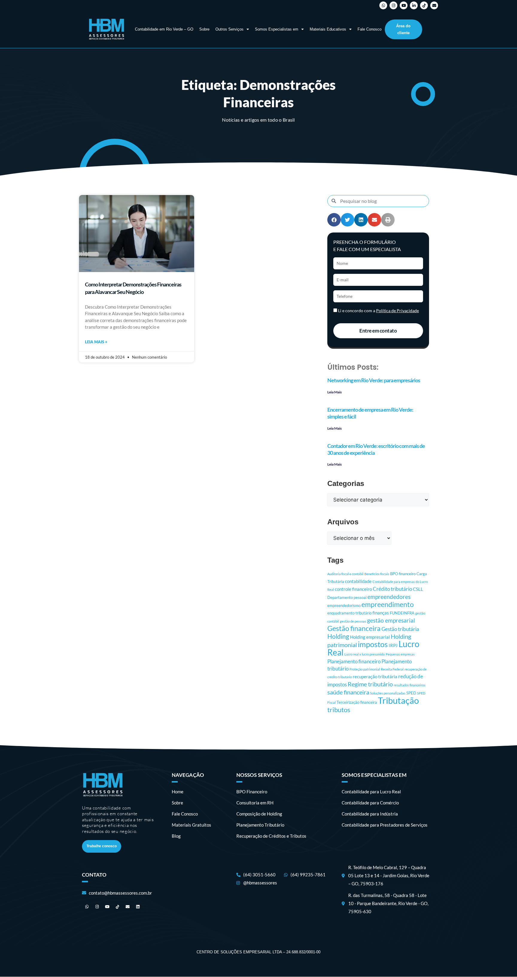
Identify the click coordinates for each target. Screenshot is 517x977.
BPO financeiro (403, 573)
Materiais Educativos (328, 29)
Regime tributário (370, 684)
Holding (338, 636)
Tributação (398, 700)
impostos (373, 644)
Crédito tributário (392, 589)
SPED (411, 693)
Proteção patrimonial (364, 669)
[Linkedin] (138, 907)
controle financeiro (353, 589)
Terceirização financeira (357, 702)
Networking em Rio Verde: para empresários (373, 380)
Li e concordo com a (378, 310)
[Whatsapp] (383, 5)
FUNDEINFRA (402, 613)
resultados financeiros (409, 685)
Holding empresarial (370, 637)
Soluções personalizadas (387, 693)
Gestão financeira (354, 628)
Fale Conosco (369, 29)
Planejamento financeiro (354, 661)
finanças (380, 612)
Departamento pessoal (347, 597)
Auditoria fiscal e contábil (345, 574)
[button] (334, 219)
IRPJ (393, 645)
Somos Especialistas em (276, 29)
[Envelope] (434, 5)
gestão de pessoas (353, 621)
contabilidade (358, 581)
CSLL (418, 589)
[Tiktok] (424, 5)
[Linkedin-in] (414, 5)
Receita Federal (392, 669)
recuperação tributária (375, 676)
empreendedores (388, 597)
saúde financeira (348, 692)
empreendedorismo (344, 605)
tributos (338, 710)
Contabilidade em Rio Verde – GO (164, 29)
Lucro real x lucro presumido (364, 654)
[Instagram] (393, 5)
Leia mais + (96, 341)
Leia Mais (334, 392)
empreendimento (387, 604)
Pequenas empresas (400, 654)
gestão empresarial (391, 620)
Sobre (204, 29)
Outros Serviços (229, 29)
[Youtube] (403, 5)
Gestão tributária (400, 629)
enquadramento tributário (349, 613)
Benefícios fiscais (376, 574)
